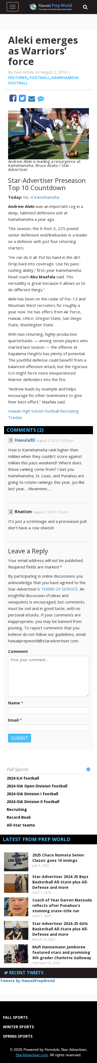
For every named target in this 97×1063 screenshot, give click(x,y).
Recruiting (17, 809)
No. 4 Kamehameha (41, 197)
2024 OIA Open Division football (37, 785)
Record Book (19, 817)
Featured (17, 77)
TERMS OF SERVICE (59, 589)
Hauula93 (25, 440)
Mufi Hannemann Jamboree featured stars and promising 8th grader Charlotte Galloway (61, 952)
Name (14, 702)
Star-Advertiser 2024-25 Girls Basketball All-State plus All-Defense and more (60, 929)
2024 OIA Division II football (33, 801)
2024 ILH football (23, 778)
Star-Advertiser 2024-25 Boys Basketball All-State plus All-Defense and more (60, 882)
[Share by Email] (32, 99)
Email (13, 720)
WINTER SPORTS (18, 1026)
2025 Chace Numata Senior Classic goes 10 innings (58, 857)
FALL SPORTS (15, 1017)
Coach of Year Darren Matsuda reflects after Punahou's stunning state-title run (62, 905)
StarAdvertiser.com (32, 1055)
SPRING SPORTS (18, 1036)
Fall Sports (17, 769)
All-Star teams (21, 825)
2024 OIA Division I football (32, 793)
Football (40, 77)
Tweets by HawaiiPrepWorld (27, 980)
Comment (18, 651)
